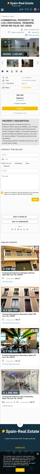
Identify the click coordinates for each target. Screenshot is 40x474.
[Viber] (21, 229)
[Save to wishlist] (36, 248)
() (22, 9)
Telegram (7, 166)
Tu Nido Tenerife (20, 103)
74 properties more (20, 113)
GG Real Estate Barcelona (11, 323)
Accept (20, 470)
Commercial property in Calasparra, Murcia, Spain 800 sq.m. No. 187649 (18, 274)
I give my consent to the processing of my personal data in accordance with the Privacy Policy (21, 193)
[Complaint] (21, 71)
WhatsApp (18, 163)
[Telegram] (27, 229)
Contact (20, 108)
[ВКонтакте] (12, 229)
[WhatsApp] (24, 229)
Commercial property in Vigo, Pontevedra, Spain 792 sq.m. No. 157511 (17, 397)
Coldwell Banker (7, 406)
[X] (18, 229)
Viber (27, 163)
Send (35, 199)
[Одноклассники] (15, 229)
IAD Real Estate (7, 281)
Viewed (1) (35, 32)
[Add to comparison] (32, 248)
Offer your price (33, 35)
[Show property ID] (16, 71)
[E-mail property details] (7, 71)
